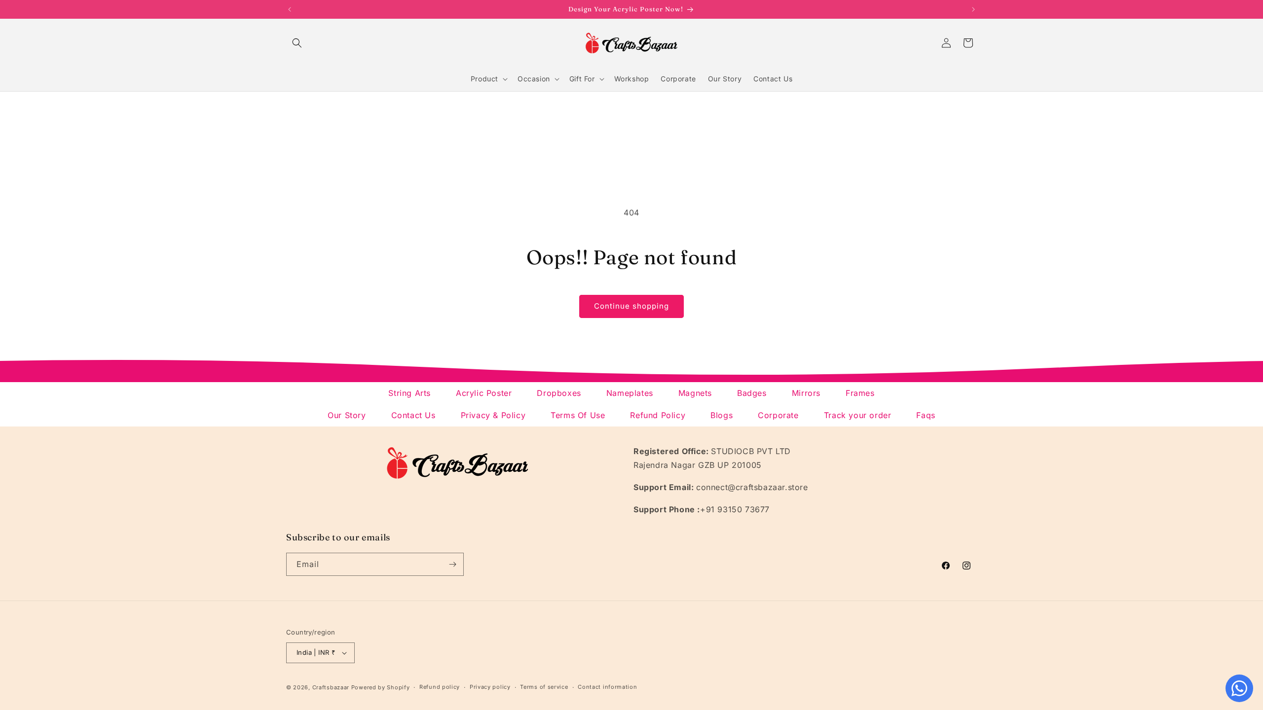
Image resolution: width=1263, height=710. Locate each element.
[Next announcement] (973, 9)
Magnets (695, 393)
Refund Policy (657, 415)
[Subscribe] (452, 564)
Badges (752, 393)
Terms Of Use (578, 415)
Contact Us (413, 415)
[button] (297, 43)
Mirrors (806, 393)
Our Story (347, 415)
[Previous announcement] (289, 9)
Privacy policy (490, 686)
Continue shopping (631, 306)
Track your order (858, 415)
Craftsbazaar (330, 687)
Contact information (607, 686)
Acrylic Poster (484, 393)
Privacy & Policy (493, 415)
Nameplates (629, 393)
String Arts (409, 393)
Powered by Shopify (380, 687)
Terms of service (544, 686)
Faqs (925, 415)
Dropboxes (559, 393)
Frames (860, 393)
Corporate (778, 415)
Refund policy (439, 686)
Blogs (721, 415)
